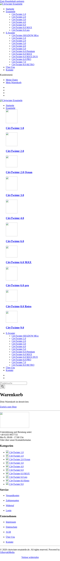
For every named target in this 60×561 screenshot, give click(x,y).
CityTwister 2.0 (19, 17)
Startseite (10, 9)
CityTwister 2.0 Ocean (19, 459)
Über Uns (10, 67)
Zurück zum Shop (8, 406)
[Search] (2, 387)
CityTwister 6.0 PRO (21, 59)
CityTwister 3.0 (19, 19)
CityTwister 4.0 (19, 22)
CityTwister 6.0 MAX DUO (25, 56)
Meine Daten (12, 80)
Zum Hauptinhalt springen (12, 1)
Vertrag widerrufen (30, 557)
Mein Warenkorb (13, 82)
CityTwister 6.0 (19, 25)
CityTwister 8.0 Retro (19, 480)
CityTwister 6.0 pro (21, 30)
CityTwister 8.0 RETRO (23, 64)
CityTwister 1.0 (19, 14)
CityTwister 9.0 (16, 484)
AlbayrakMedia (7, 552)
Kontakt (9, 70)
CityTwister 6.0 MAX (22, 27)
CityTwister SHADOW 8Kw (25, 35)
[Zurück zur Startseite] (11, 4)
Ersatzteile (10, 11)
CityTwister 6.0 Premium (23, 51)
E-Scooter (10, 32)
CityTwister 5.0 (19, 48)
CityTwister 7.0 (19, 62)
